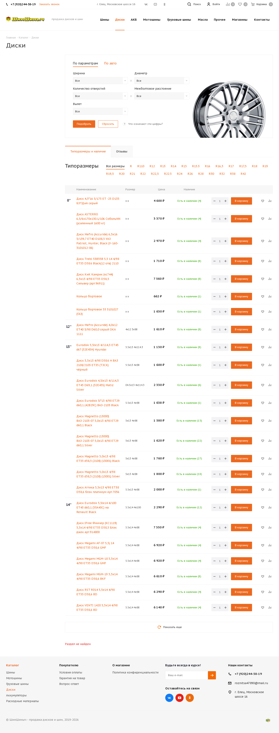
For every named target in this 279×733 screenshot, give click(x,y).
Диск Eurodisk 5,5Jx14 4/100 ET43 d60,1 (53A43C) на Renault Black (96, 507)
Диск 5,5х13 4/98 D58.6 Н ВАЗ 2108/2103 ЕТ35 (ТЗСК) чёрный (97, 365)
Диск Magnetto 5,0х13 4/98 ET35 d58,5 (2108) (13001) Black (98, 458)
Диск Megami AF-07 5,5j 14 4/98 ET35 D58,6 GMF (95, 545)
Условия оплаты (70, 672)
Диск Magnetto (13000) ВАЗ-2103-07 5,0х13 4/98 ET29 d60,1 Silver (97, 440)
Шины (10, 672)
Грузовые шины (17, 684)
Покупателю (68, 665)
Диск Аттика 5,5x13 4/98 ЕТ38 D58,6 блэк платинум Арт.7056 (97, 490)
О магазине (121, 665)
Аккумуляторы (16, 695)
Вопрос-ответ (69, 684)
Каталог (12, 665)
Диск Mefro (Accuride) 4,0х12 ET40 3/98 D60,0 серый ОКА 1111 (96, 329)
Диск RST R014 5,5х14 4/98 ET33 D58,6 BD (95, 592)
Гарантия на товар (72, 678)
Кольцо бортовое (89, 296)
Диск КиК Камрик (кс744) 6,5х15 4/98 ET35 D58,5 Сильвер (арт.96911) (94, 279)
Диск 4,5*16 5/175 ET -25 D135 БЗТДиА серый (97, 201)
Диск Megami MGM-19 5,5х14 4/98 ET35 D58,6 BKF (96, 576)
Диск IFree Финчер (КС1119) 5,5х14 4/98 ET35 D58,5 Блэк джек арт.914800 (96, 527)
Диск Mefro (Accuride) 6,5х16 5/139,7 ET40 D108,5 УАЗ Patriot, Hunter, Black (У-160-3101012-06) (97, 241)
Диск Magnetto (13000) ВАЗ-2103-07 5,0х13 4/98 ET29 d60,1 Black (97, 420)
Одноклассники (190, 698)
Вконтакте (169, 698)
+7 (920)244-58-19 (248, 674)
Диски (10, 689)
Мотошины (14, 678)
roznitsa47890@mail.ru (251, 683)
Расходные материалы (22, 701)
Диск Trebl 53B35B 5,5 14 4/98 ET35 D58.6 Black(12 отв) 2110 (97, 261)
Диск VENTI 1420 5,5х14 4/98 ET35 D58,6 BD (96, 607)
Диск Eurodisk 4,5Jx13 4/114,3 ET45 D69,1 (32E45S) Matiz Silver (97, 385)
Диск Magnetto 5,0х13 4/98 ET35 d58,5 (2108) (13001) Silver (98, 474)
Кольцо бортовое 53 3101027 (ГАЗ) (97, 312)
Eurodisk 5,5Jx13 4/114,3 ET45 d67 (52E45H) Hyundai (97, 347)
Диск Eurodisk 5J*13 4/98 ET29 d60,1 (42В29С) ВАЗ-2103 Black (97, 403)
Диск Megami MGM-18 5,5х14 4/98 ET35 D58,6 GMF (96, 561)
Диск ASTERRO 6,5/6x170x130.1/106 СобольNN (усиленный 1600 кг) (98, 218)
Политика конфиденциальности (135, 672)
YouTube (179, 698)
